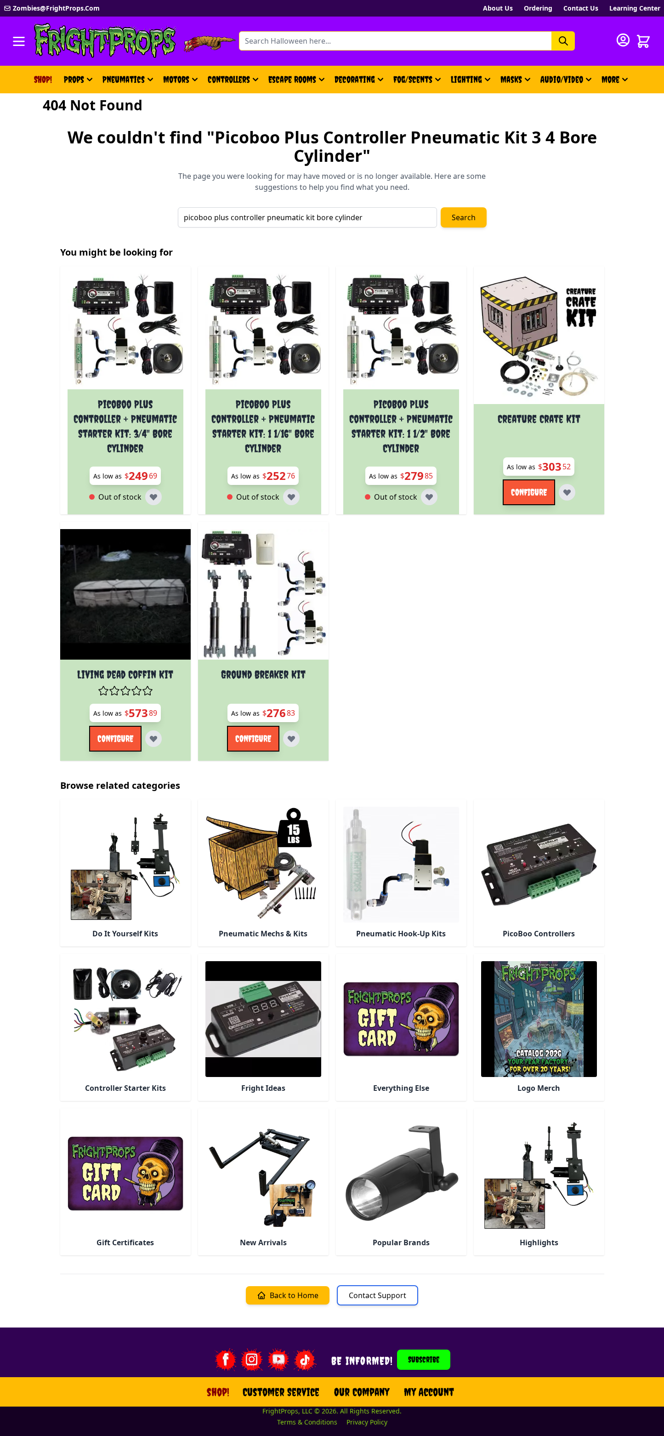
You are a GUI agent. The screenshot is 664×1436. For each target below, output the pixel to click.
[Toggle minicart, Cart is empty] (643, 41)
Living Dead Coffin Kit (125, 674)
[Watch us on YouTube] (278, 1359)
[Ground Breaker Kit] (263, 594)
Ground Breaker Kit (263, 674)
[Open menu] (19, 41)
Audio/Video (561, 79)
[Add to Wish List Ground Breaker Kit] (291, 738)
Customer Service (281, 1391)
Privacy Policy (366, 1422)
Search (464, 217)
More (616, 82)
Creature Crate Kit (539, 418)
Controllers (229, 79)
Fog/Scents (412, 79)
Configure (529, 492)
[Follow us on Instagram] (251, 1359)
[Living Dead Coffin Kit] (125, 594)
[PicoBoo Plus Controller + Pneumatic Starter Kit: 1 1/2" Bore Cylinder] (401, 331)
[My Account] (623, 40)
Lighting (466, 79)
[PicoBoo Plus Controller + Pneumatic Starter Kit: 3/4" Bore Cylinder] (125, 331)
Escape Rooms (292, 79)
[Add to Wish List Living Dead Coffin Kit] (153, 738)
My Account (429, 1391)
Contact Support (377, 1295)
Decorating (355, 79)
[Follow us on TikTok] (305, 1359)
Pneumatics (123, 79)
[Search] (563, 41)
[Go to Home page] (105, 41)
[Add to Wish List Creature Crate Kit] (567, 492)
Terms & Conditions (307, 1422)
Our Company (361, 1391)
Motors (176, 79)
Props (74, 79)
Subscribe (423, 1359)
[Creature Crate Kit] (539, 339)
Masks (511, 79)
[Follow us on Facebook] (225, 1359)
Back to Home (294, 1295)
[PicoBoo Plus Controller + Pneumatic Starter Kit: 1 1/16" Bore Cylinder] (263, 331)
